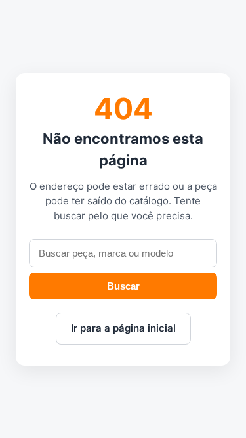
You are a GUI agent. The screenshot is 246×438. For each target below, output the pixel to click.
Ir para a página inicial (123, 328)
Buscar (123, 286)
